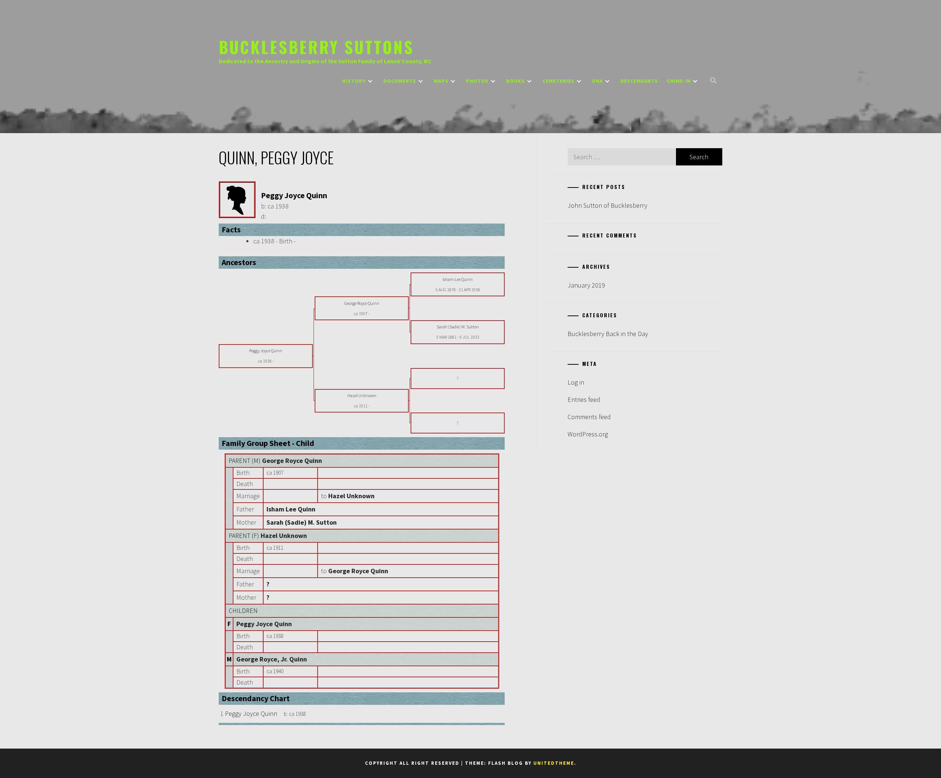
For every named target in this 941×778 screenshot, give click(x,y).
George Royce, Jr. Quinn (271, 659)
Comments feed (589, 417)
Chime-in (679, 81)
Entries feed (584, 399)
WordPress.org (588, 434)
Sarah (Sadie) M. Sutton (301, 522)
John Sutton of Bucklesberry (607, 205)
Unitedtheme (553, 763)
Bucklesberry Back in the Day (608, 333)
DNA (597, 81)
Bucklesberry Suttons (316, 46)
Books (515, 81)
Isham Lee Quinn (290, 509)
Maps (441, 81)
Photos (477, 81)
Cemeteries (559, 81)
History (354, 81)
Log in (576, 382)
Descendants (639, 81)
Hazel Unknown (284, 535)
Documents (399, 81)
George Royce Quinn (292, 460)
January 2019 (586, 285)
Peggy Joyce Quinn (264, 624)
